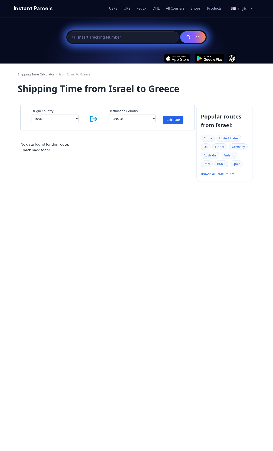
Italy (207, 164)
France (220, 147)
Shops (196, 8)
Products (214, 8)
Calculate (173, 119)
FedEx (141, 8)
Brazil (221, 164)
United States (228, 138)
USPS (113, 8)
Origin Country (43, 111)
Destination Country (123, 111)
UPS (127, 8)
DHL (156, 8)
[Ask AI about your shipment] (232, 58)
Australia (210, 155)
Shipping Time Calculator (36, 74)
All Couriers (175, 8)
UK (206, 147)
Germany (238, 147)
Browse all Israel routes (218, 174)
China (208, 138)
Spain (236, 164)
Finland (229, 155)
